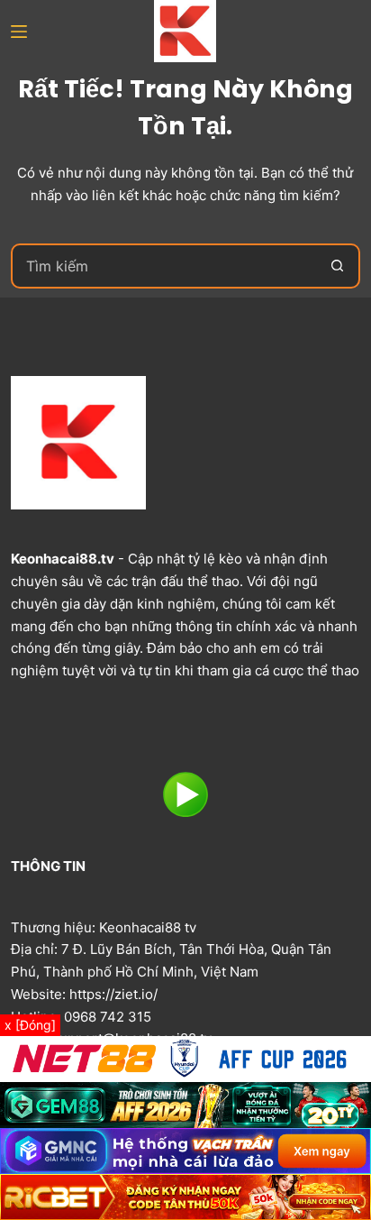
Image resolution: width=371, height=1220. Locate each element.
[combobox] (164, 266)
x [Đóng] (30, 1024)
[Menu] (19, 31)
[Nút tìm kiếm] (337, 266)
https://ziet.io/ (113, 994)
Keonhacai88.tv (62, 558)
